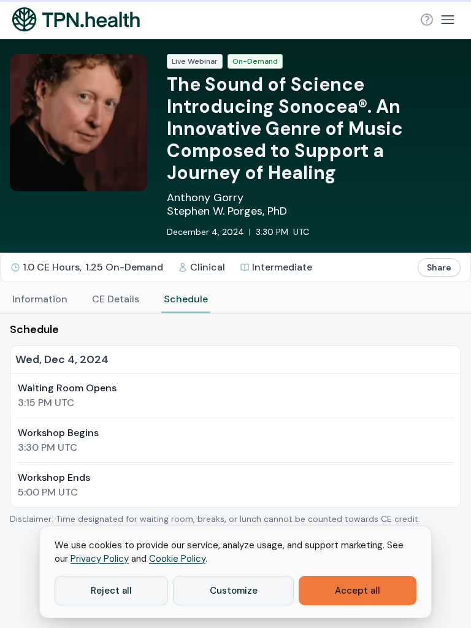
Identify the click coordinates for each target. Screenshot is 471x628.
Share (439, 267)
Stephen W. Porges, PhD (227, 211)
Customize (234, 590)
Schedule (186, 299)
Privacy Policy (100, 559)
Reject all (111, 590)
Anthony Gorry (205, 197)
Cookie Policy (177, 559)
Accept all (357, 590)
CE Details (115, 299)
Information (39, 299)
